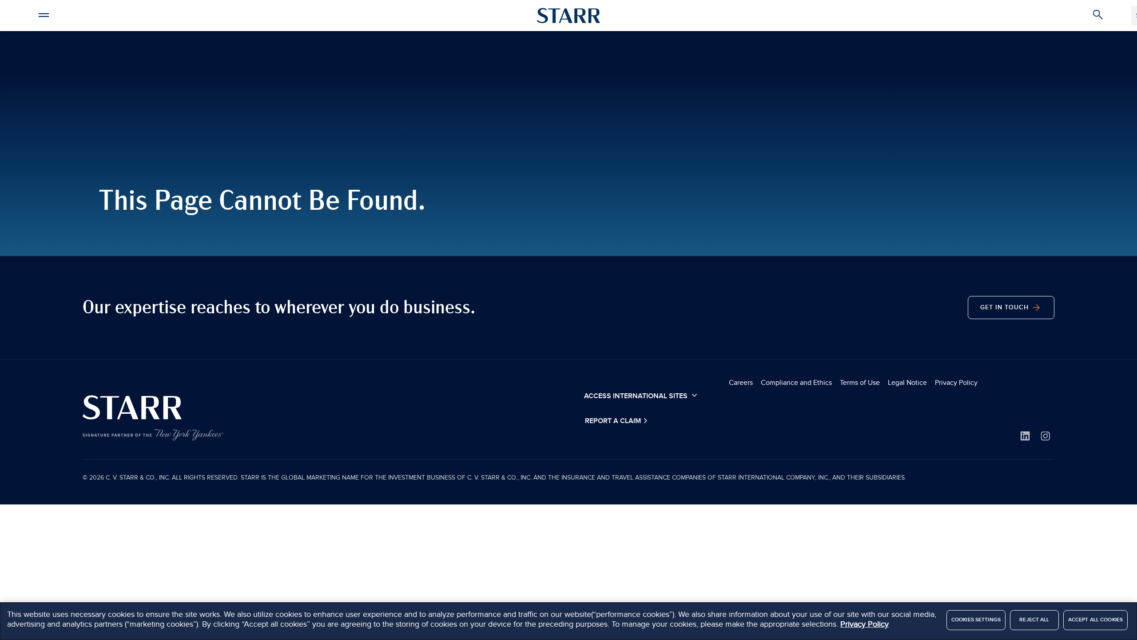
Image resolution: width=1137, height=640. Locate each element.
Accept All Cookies (1095, 619)
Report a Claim (614, 421)
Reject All (1034, 619)
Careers (741, 382)
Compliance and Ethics (796, 382)
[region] (568, 621)
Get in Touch (1005, 307)
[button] (43, 13)
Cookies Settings (976, 619)
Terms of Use (860, 382)
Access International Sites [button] (636, 396)
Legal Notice (907, 382)
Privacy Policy (956, 382)
